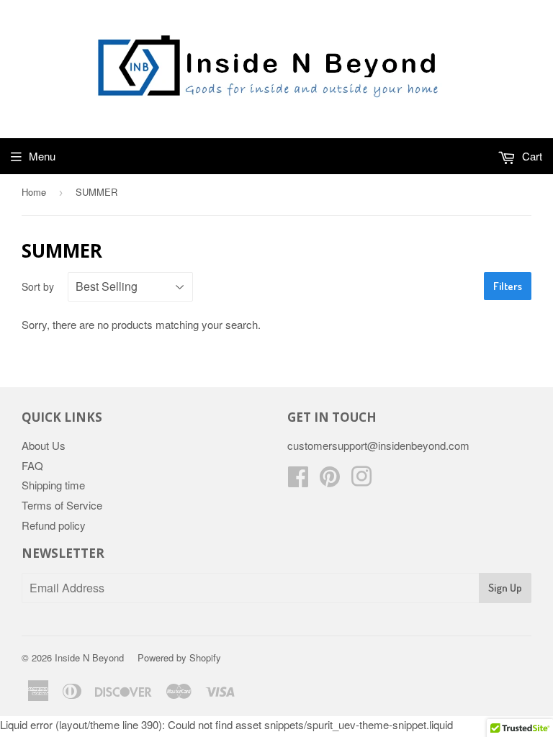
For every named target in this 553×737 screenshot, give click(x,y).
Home (34, 192)
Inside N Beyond (89, 657)
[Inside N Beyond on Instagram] (361, 480)
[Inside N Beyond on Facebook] (298, 480)
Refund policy (54, 525)
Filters (507, 286)
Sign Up (505, 587)
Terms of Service (62, 504)
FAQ (32, 465)
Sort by (38, 286)
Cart (530, 155)
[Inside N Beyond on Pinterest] (330, 480)
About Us (44, 445)
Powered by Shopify (179, 657)
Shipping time (53, 484)
